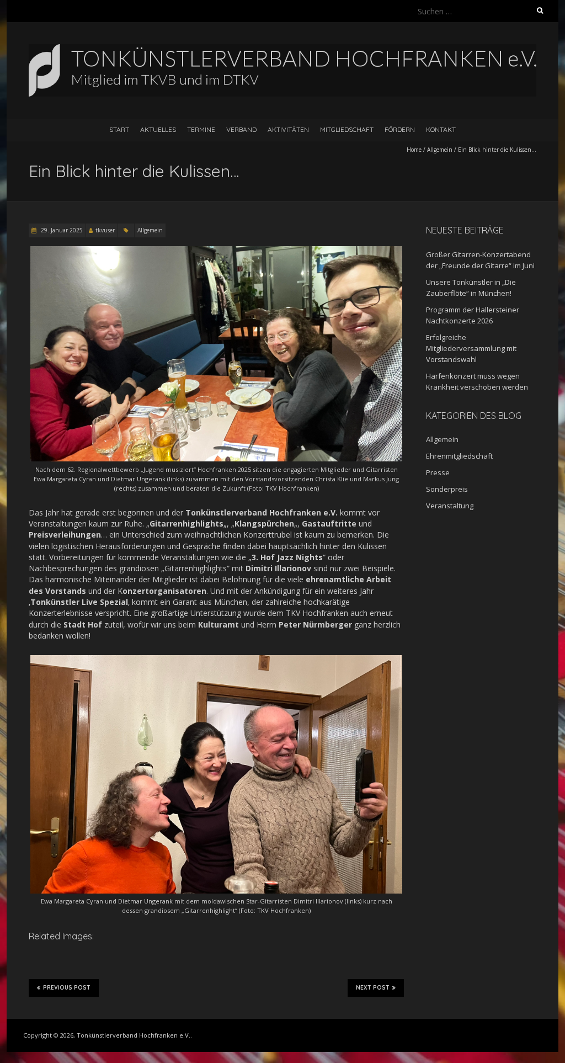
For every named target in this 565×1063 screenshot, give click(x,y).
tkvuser (105, 230)
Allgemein (439, 149)
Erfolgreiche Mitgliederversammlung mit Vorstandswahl (471, 348)
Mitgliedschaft (347, 129)
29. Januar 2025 (61, 230)
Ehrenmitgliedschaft (459, 456)
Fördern (400, 129)
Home (414, 149)
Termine (201, 129)
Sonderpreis (447, 489)
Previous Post (66, 987)
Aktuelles (158, 129)
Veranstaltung (449, 506)
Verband (241, 129)
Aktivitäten (288, 129)
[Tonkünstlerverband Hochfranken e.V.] (282, 49)
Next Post (373, 987)
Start (119, 129)
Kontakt (441, 129)
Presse (438, 472)
